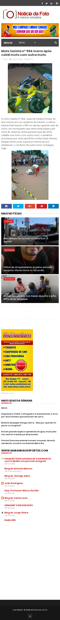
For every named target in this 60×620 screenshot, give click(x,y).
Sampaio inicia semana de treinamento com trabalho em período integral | (27, 460)
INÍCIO (8, 43)
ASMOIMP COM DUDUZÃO (18, 505)
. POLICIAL (8, 221)
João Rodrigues (13, 483)
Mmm (4, 407)
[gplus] (51, 3)
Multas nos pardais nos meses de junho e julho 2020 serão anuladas (30, 297)
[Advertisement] (27, 547)
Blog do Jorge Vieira (16, 512)
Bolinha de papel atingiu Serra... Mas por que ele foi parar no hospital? (28, 424)
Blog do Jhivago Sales (17, 475)
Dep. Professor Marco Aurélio (21, 490)
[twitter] (47, 3)
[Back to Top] (30, 616)
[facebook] (42, 3)
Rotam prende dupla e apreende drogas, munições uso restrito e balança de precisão (28, 433)
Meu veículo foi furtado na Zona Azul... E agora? (26, 240)
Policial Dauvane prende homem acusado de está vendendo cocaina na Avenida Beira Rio (28, 442)
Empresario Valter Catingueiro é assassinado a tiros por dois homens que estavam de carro (29, 415)
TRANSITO (28, 59)
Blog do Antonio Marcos (18, 468)
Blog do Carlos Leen (16, 498)
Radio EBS (10, 520)
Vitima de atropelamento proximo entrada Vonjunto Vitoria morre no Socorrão (28, 269)
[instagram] (57, 3)
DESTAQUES (17, 59)
